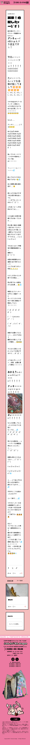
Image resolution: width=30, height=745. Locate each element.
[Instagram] (13, 659)
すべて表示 (20, 580)
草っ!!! (10, 600)
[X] (17, 659)
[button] (15, 719)
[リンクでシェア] (16, 568)
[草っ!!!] (17, 590)
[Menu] (27, 2)
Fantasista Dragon (13, 738)
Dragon (7, 3)
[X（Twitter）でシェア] (12, 568)
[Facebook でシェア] (8, 568)
